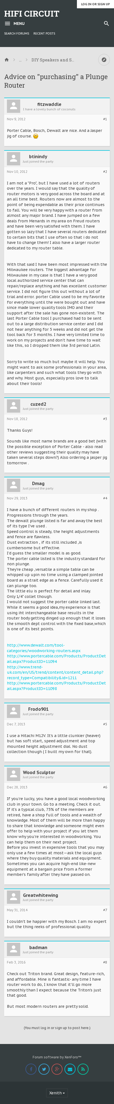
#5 (105, 724)
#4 (105, 498)
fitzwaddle (49, 104)
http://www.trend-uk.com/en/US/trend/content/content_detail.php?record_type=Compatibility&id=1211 (55, 672)
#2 (105, 172)
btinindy (38, 156)
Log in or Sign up (95, 4)
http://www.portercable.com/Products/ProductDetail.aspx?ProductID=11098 (56, 686)
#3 (105, 419)
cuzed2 (38, 404)
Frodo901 (38, 709)
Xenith (55, 1092)
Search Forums (16, 33)
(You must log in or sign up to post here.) (57, 1028)
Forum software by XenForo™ (57, 1057)
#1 (105, 119)
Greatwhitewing (40, 895)
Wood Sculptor (39, 772)
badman (38, 947)
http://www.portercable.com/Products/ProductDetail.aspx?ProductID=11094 (56, 658)
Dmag (38, 483)
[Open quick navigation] (104, 60)
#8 (105, 962)
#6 (105, 787)
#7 (105, 910)
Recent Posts (44, 33)
